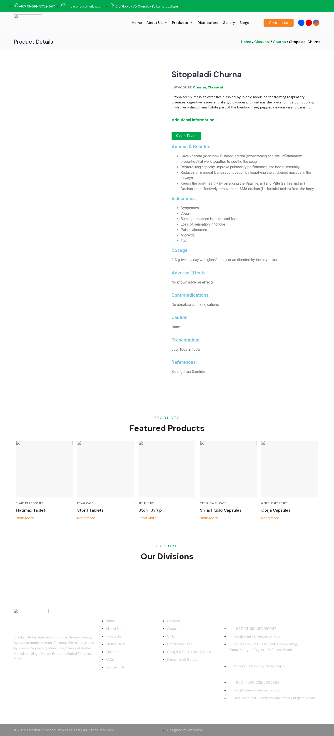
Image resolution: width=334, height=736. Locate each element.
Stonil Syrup (150, 510)
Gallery (229, 22)
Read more (25, 517)
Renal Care (85, 503)
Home (137, 22)
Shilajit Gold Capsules (220, 510)
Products (180, 22)
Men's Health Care (213, 503)
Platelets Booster (29, 503)
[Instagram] (316, 23)
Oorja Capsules (275, 510)
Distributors (207, 22)
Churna (279, 41)
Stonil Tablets (90, 510)
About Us (154, 22)
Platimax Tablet (30, 510)
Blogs (244, 22)
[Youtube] (309, 23)
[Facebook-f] (301, 23)
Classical (262, 41)
